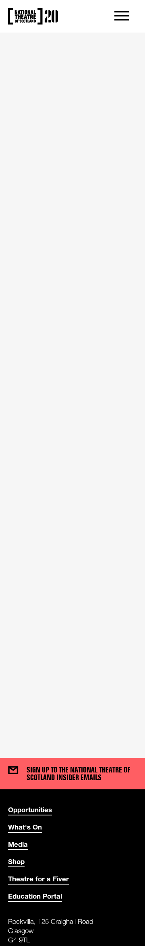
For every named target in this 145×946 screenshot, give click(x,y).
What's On (25, 827)
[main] (72, 387)
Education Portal (35, 896)
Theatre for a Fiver (38, 878)
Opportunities (30, 809)
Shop (16, 861)
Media (18, 844)
